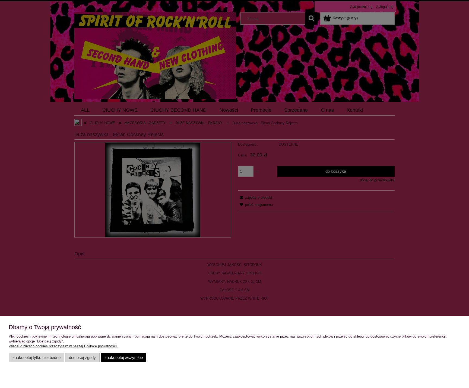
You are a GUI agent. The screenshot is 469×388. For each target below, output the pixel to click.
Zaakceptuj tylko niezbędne (36, 357)
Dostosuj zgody (82, 357)
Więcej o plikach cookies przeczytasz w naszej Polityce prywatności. (63, 346)
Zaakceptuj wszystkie (123, 357)
